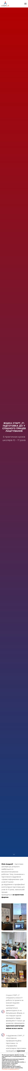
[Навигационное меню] (25, 3)
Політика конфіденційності (10, 1069)
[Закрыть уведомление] (27, 1054)
